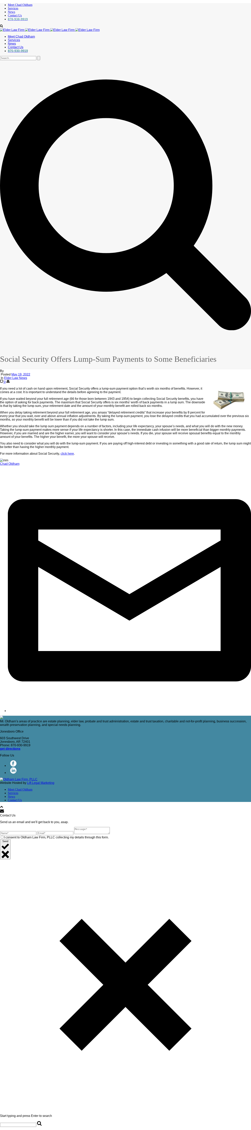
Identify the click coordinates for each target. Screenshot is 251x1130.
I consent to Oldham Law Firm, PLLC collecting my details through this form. (56, 837)
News (11, 12)
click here (67, 453)
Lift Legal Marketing (40, 782)
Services (13, 8)
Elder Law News (15, 378)
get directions (10, 748)
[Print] (8, 382)
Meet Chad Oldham (20, 4)
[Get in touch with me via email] (129, 710)
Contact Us (15, 15)
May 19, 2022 (20, 374)
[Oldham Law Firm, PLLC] (50, 30)
